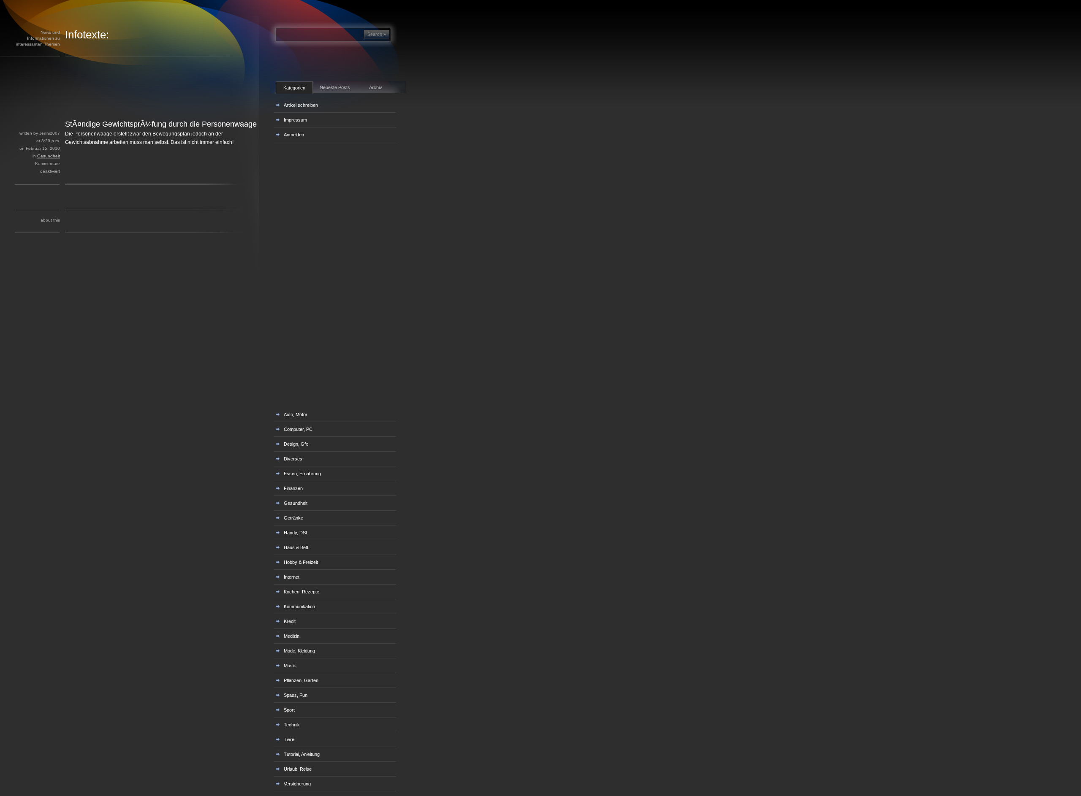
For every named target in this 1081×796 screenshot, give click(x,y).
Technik (292, 724)
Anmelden (294, 134)
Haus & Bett (296, 547)
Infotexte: (87, 34)
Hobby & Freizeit (301, 562)
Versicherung (297, 783)
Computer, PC (298, 429)
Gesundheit (48, 156)
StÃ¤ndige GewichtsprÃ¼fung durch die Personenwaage (161, 124)
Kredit (290, 621)
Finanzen (293, 488)
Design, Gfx (296, 444)
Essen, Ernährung (302, 473)
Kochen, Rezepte (301, 591)
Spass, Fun (295, 695)
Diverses (293, 458)
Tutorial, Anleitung (302, 754)
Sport (289, 709)
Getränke (293, 517)
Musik (290, 665)
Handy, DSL (296, 532)
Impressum (295, 119)
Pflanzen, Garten (301, 680)
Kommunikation (299, 606)
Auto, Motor (295, 414)
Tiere (289, 739)
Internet (291, 576)
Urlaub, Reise (298, 769)
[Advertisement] (147, 100)
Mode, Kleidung (299, 650)
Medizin (291, 636)
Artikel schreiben (301, 105)
